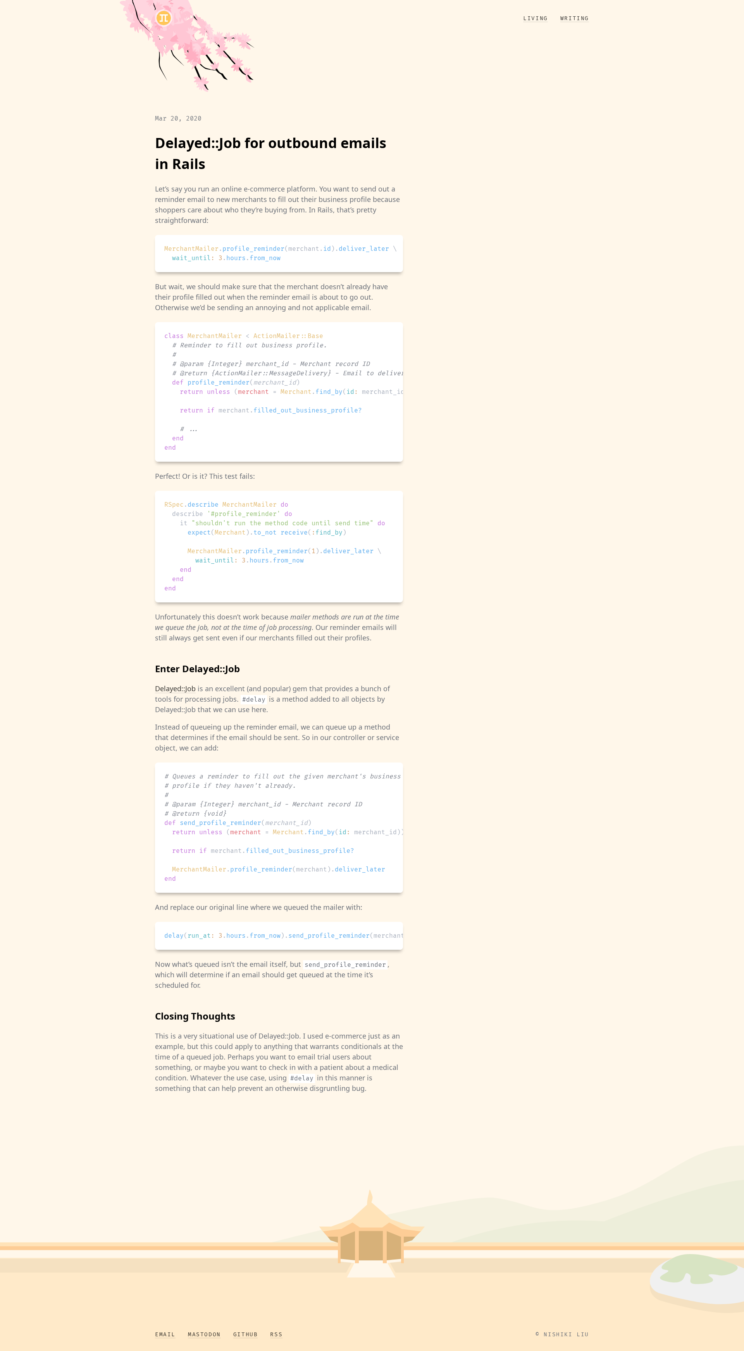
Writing (574, 18)
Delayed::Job (175, 688)
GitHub (245, 1334)
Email (165, 1334)
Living (535, 18)
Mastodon (204, 1334)
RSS (276, 1334)
